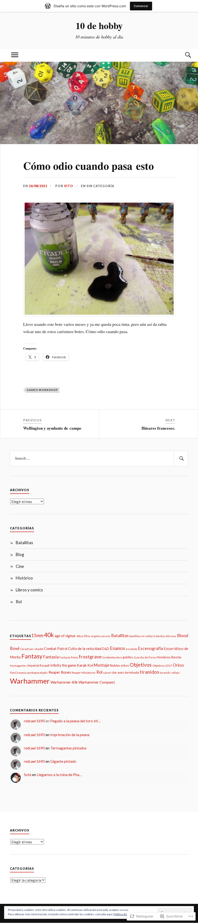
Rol (19, 601)
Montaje (101, 665)
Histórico (24, 577)
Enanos (117, 648)
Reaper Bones (60, 672)
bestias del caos (166, 636)
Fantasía (51, 656)
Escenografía (150, 648)
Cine (20, 566)
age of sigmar (65, 636)
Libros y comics (29, 589)
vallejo (175, 672)
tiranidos (149, 672)
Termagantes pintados (68, 748)
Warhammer (30, 681)
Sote (27, 774)
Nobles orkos (119, 665)
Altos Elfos (83, 636)
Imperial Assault (38, 665)
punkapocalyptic (37, 672)
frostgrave (90, 656)
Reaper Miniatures (84, 672)
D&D (105, 649)
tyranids (165, 672)
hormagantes (18, 665)
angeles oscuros (100, 636)
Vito (68, 186)
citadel (38, 649)
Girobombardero (112, 657)
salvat (107, 672)
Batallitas (24, 542)
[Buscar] (183, 55)
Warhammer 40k (64, 682)
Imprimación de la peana (69, 734)
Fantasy (31, 656)
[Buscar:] (99, 458)
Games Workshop (42, 389)
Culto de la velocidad (84, 648)
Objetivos (141, 665)
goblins (128, 657)
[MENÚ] (15, 55)
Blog (20, 554)
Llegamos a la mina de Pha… (59, 774)
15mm (37, 635)
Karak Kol (85, 665)
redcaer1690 (34, 721)
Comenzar (141, 6)
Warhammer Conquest (96, 682)
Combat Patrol (55, 649)
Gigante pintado (63, 761)
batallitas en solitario (142, 636)
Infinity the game (63, 665)
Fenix (74, 657)
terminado (132, 672)
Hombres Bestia (169, 657)
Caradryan (27, 649)
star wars (117, 672)
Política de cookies (125, 914)
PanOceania (18, 672)
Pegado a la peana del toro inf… (75, 721)
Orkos (178, 665)
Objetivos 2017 (162, 665)
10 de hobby (99, 25)
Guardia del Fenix (145, 657)
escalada (131, 648)
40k (49, 634)
